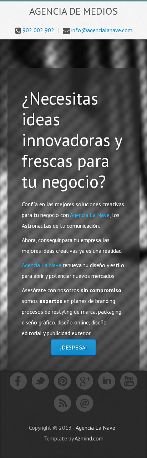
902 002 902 (38, 30)
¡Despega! (73, 347)
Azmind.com (89, 438)
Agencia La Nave (90, 214)
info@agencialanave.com (101, 30)
